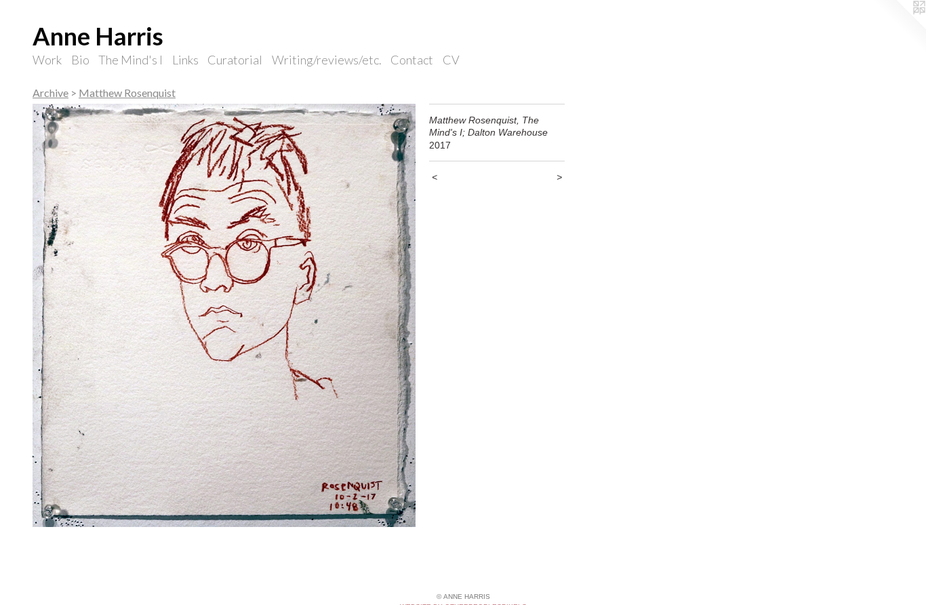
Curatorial (234, 59)
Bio (80, 59)
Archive (50, 92)
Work (47, 59)
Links (185, 59)
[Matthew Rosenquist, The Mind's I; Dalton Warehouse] (224, 315)
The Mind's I (130, 59)
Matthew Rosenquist (127, 92)
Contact (411, 59)
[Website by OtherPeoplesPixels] (899, 27)
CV (451, 59)
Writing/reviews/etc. (327, 59)
